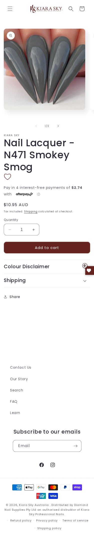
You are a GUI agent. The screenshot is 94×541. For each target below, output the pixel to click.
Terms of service (75, 520)
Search (16, 390)
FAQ (14, 401)
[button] (10, 8)
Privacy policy (47, 520)
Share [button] (15, 296)
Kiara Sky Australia (34, 505)
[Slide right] (58, 125)
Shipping (31, 211)
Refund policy (21, 520)
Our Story (19, 378)
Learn (15, 412)
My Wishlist (89, 270)
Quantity (11, 219)
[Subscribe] (75, 446)
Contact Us (20, 367)
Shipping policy (49, 528)
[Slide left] (36, 125)
